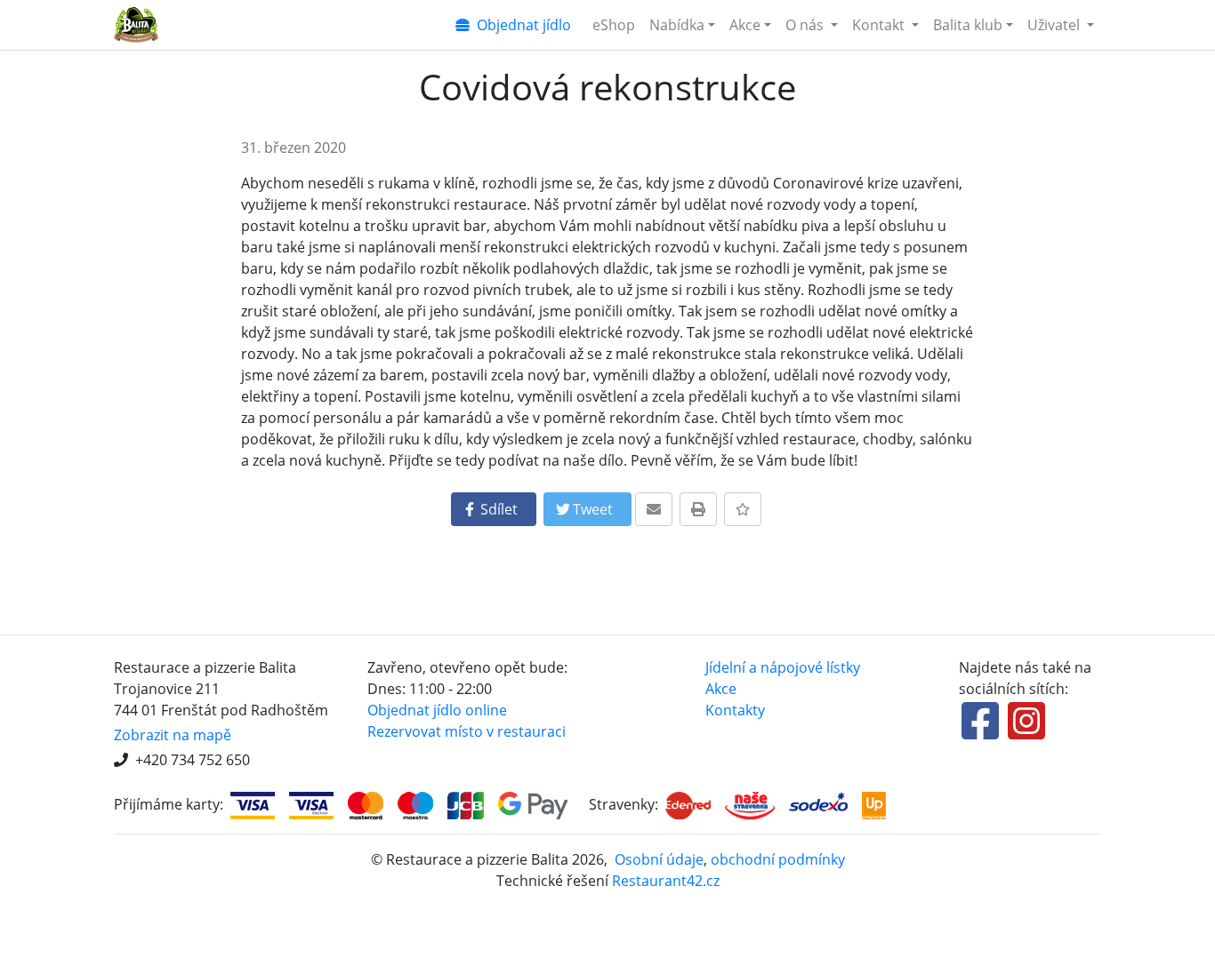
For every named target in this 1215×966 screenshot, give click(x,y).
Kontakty (735, 710)
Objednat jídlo (520, 25)
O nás (806, 25)
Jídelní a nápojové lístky (782, 667)
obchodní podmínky (778, 859)
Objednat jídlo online (437, 710)
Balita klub (967, 25)
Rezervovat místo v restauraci (466, 731)
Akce (744, 25)
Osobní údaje (659, 859)
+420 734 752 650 (192, 760)
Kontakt (880, 25)
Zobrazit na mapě (172, 735)
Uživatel (1055, 25)
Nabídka (676, 25)
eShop (613, 25)
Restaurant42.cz (666, 880)
